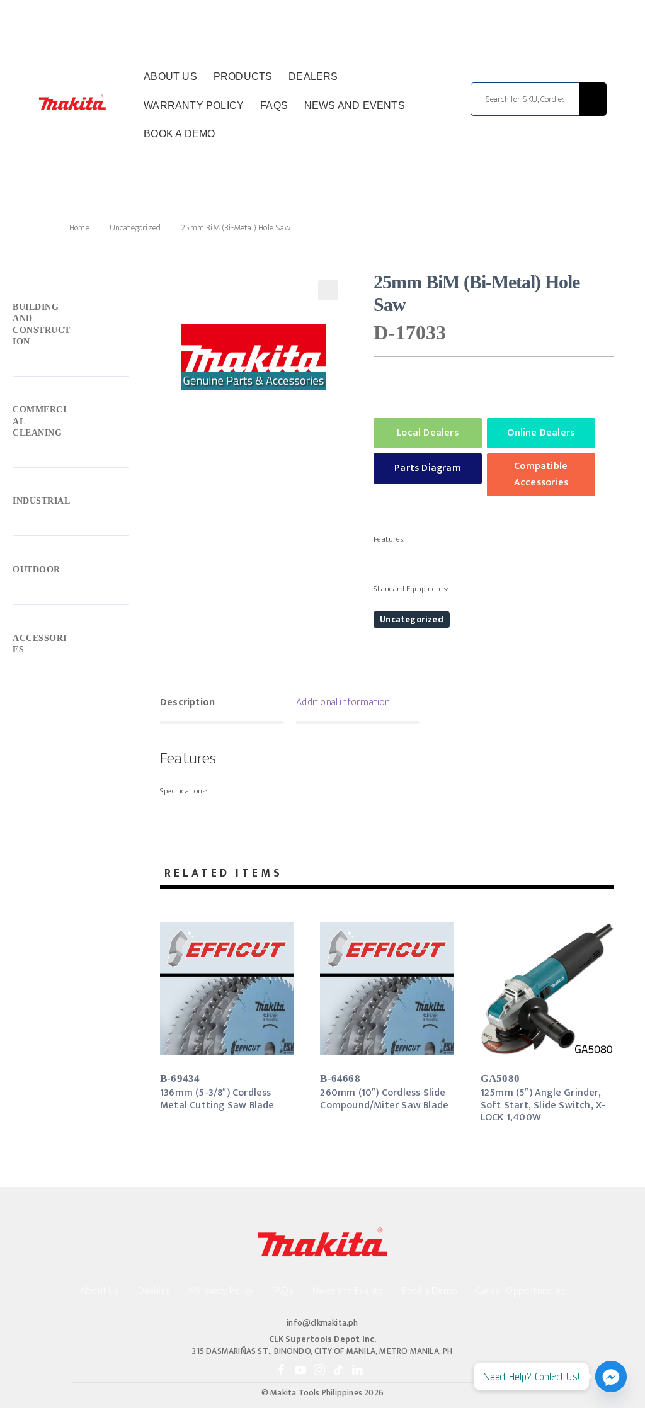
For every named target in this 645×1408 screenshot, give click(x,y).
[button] (328, 290)
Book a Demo (179, 133)
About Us (170, 76)
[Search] (593, 99)
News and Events (354, 105)
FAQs (274, 105)
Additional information (343, 702)
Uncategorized (135, 227)
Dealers (313, 76)
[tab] (221, 704)
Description (187, 702)
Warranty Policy (194, 105)
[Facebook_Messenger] (611, 1376)
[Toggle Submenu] (70, 327)
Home (79, 227)
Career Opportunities (520, 1291)
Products (243, 76)
